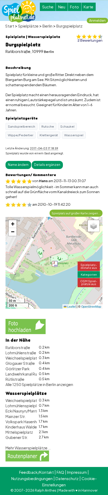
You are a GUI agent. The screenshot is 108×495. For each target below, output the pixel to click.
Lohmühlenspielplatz (24, 405)
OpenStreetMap (91, 306)
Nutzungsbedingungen (32, 478)
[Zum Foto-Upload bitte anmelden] (26, 326)
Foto (74, 6)
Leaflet (71, 306)
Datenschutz (67, 478)
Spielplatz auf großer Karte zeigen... (76, 213)
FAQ (60, 472)
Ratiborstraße (18, 347)
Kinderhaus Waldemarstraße (30, 427)
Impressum (77, 472)
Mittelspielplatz (19, 432)
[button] (55, 264)
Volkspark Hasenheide (25, 421)
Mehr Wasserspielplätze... (28, 447)
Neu (61, 6)
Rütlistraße (15, 379)
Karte (88, 6)
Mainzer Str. (16, 416)
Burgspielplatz (69, 26)
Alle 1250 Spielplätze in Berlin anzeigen (39, 384)
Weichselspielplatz (22, 358)
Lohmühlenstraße (21, 352)
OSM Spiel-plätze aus (88, 282)
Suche (47, 6)
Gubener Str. (17, 437)
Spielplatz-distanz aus (88, 266)
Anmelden (97, 20)
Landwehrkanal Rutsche (26, 374)
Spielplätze (28, 26)
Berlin (47, 26)
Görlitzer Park (18, 368)
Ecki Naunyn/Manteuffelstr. (29, 411)
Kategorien (89, 274)
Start (9, 26)
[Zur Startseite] (19, 11)
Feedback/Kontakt (36, 472)
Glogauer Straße (20, 363)
